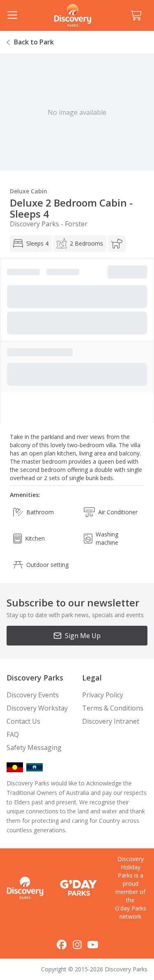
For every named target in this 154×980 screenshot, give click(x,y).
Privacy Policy (102, 694)
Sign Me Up (83, 635)
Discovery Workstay (37, 708)
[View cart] (136, 16)
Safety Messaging (34, 747)
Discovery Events (33, 694)
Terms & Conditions (112, 708)
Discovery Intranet (110, 721)
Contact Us (23, 721)
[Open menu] (12, 15)
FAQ (13, 734)
